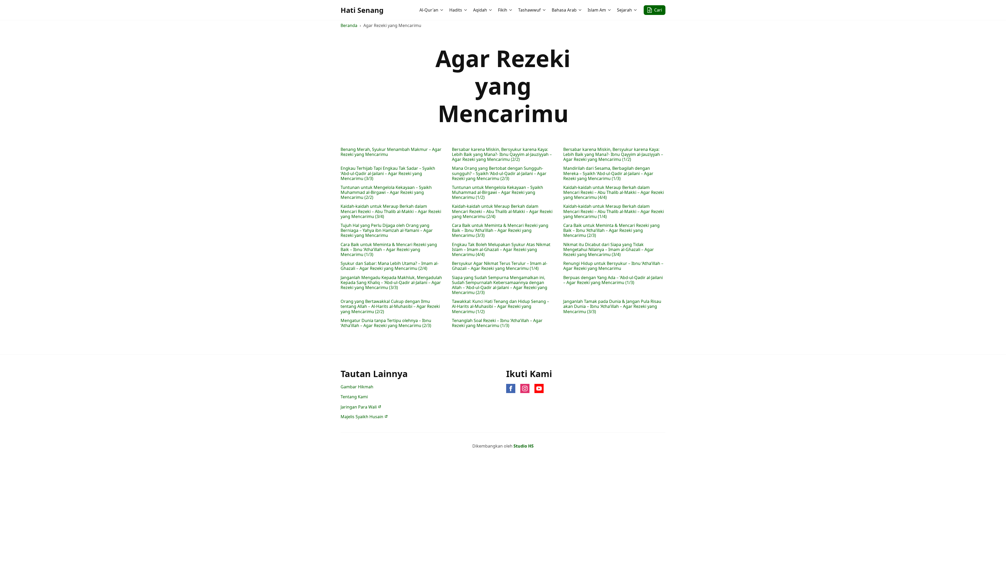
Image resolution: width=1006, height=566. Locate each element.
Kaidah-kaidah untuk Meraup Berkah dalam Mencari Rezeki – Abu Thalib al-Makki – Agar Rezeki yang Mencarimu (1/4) (613, 211)
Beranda (349, 25)
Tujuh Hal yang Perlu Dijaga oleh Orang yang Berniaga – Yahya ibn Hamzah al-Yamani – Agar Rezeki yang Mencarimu (387, 230)
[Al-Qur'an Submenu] (442, 10)
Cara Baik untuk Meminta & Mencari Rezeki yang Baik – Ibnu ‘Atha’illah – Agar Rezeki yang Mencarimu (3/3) (500, 230)
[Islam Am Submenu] (610, 10)
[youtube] (539, 388)
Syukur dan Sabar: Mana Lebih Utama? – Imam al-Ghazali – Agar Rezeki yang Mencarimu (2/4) (390, 266)
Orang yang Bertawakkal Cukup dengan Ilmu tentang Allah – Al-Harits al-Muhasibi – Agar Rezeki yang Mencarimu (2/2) (390, 306)
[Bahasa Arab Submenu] (580, 10)
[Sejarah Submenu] (636, 10)
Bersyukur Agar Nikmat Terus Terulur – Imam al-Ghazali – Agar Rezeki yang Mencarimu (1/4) (499, 266)
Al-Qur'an (428, 10)
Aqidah (480, 10)
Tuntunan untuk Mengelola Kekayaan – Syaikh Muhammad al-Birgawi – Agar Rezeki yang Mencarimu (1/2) (497, 192)
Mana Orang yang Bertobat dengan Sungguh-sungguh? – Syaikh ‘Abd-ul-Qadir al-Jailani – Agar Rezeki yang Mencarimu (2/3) (499, 173)
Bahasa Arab (564, 10)
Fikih (502, 10)
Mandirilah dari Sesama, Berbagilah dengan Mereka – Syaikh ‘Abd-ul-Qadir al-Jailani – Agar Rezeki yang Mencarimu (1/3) (608, 173)
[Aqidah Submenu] (491, 10)
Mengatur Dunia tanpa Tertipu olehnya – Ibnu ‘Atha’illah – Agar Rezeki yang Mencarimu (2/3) (386, 323)
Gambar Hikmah (357, 387)
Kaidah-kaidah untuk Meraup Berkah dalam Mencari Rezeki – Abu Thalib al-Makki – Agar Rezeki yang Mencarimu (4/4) (613, 192)
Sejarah (624, 10)
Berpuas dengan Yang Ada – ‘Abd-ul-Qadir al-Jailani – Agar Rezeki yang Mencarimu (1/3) (613, 280)
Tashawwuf (529, 10)
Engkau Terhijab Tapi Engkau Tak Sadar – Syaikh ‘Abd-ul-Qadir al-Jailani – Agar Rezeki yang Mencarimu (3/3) (388, 173)
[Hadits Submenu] (466, 10)
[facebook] (510, 388)
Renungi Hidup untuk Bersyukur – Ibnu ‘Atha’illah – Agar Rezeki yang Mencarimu (613, 266)
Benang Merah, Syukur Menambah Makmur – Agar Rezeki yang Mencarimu (391, 152)
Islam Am (597, 10)
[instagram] (524, 388)
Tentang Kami (354, 397)
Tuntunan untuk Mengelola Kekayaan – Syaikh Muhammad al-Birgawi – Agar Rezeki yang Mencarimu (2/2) (386, 192)
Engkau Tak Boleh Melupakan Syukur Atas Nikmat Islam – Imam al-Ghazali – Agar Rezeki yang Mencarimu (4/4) (501, 249)
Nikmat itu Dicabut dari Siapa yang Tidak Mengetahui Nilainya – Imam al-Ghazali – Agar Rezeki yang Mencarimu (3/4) (608, 249)
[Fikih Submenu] (511, 10)
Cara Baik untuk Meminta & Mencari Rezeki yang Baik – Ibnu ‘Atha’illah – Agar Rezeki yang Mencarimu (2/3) (611, 230)
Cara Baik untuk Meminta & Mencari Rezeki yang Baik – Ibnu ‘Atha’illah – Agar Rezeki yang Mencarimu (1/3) (389, 249)
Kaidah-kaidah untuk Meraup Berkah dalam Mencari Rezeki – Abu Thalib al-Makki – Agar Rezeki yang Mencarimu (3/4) (391, 211)
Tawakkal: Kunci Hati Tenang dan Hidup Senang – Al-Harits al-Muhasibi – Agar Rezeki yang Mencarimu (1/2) (500, 306)
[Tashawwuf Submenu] (545, 10)
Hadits (455, 10)
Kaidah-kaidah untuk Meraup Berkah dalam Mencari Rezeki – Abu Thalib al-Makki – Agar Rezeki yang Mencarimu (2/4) (502, 211)
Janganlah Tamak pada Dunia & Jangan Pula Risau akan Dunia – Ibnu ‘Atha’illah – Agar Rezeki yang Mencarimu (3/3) (612, 306)
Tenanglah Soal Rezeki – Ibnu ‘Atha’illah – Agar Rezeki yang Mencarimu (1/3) (497, 323)
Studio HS (523, 446)
